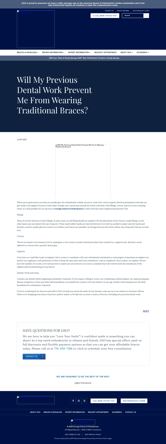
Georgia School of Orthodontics (68, 208)
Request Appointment (98, 412)
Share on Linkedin (32, 302)
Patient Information (75, 412)
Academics (117, 412)
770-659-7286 (63, 348)
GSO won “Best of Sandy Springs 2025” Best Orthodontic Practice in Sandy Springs (84, 58)
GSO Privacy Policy (93, 434)
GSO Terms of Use (72, 434)
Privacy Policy (91, 438)
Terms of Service (103, 438)
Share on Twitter (25, 302)
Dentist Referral (123, 11)
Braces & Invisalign (53, 412)
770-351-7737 (106, 16)
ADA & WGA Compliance (91, 430)
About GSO (35, 412)
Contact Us (109, 11)
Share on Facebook (19, 302)
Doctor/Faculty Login (141, 11)
